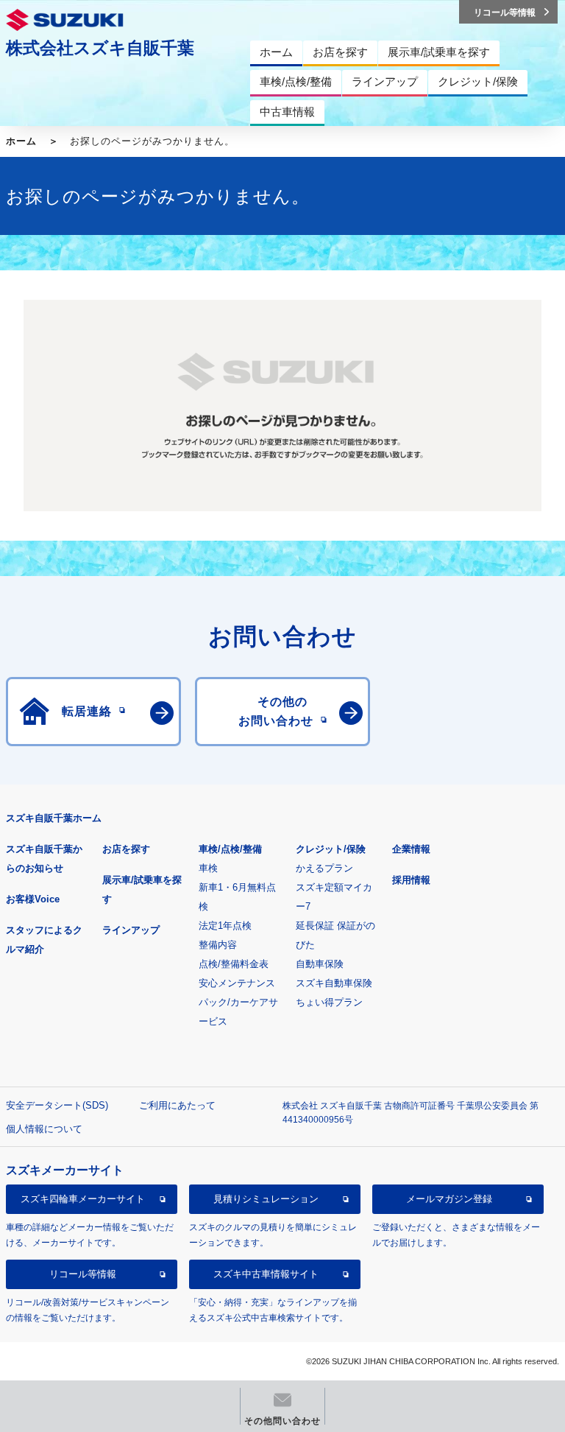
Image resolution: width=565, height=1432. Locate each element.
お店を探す (126, 848)
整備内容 (218, 944)
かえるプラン (324, 868)
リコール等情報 (82, 1274)
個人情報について (44, 1128)
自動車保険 (320, 963)
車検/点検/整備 (230, 848)
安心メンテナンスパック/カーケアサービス (238, 1002)
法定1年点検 (225, 925)
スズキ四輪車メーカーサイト (83, 1198)
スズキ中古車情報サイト (266, 1274)
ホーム (21, 141)
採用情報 (411, 879)
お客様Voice (33, 899)
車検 (208, 868)
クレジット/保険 (331, 848)
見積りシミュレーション (266, 1198)
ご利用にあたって (177, 1105)
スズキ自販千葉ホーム (54, 818)
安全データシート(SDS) (57, 1105)
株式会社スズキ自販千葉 (100, 47)
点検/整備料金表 (234, 963)
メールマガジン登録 (449, 1198)
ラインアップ (131, 930)
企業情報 (411, 848)
